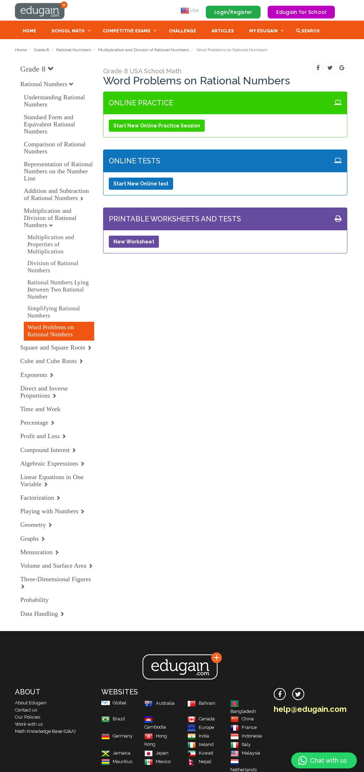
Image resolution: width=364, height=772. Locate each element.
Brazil (119, 718)
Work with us (29, 724)
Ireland (206, 744)
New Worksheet (133, 242)
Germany (123, 736)
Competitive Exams (126, 30)
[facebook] (280, 694)
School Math (68, 30)
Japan (162, 753)
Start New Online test (140, 184)
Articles (223, 30)
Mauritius (122, 761)
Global (120, 702)
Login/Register (233, 12)
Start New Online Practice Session (156, 125)
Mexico (163, 761)
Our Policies (27, 717)
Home (29, 30)
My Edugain (263, 30)
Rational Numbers (73, 49)
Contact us (26, 710)
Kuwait (206, 753)
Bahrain (207, 703)
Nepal (205, 761)
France (249, 727)
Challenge (182, 30)
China (248, 718)
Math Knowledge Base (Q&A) (45, 731)
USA (194, 10)
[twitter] (298, 694)
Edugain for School (301, 12)
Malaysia (251, 753)
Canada (207, 718)
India (204, 736)
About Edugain (31, 702)
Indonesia (252, 736)
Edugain (41, 10)
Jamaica (121, 753)
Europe (206, 727)
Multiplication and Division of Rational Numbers (143, 49)
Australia (165, 703)
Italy (246, 744)
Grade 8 (41, 49)
